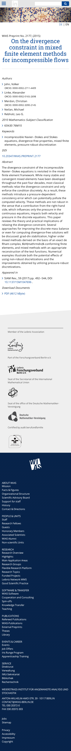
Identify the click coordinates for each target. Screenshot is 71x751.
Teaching (7, 609)
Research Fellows (11, 523)
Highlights (7, 556)
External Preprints (12, 627)
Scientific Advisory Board (16, 497)
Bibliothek (7, 678)
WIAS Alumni (9, 538)
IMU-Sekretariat (11, 674)
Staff (4, 519)
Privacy (6, 730)
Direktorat (7, 666)
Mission (6, 486)
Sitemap (6, 722)
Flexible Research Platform (17, 568)
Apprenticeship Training (15, 656)
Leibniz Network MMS (14, 579)
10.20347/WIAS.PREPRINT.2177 (21, 156)
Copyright (7, 741)
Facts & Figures (10, 490)
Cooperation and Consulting (18, 597)
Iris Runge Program (12, 652)
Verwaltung (8, 670)
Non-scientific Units (13, 542)
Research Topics (11, 572)
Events (5, 645)
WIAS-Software (10, 593)
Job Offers (7, 648)
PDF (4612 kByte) (14, 293)
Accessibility (8, 734)
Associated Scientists (13, 534)
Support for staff (11, 501)
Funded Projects (11, 575)
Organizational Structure (16, 493)
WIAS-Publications (12, 623)
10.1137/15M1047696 (18, 282)
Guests (6, 527)
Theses (6, 630)
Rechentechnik (10, 682)
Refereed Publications (14, 619)
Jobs (4, 718)
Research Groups (11, 564)
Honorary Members (13, 531)
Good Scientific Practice (15, 583)
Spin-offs (7, 601)
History (6, 505)
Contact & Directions (13, 509)
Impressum (8, 737)
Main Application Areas (15, 560)
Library (6, 634)
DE (60, 24)
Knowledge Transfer (13, 605)
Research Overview (12, 552)
